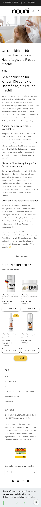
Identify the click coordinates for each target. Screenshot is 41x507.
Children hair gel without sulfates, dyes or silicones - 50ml (10, 296)
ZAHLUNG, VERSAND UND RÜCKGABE (19, 391)
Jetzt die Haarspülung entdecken (24, 238)
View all (20, 358)
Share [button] (6, 71)
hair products (28, 427)
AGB (6, 386)
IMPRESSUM (9, 402)
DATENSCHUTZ (10, 381)
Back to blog (22, 256)
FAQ (6, 376)
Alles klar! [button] (20, 503)
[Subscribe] (33, 472)
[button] (2, 10)
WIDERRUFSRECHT (12, 396)
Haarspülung (13, 171)
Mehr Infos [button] (30, 497)
